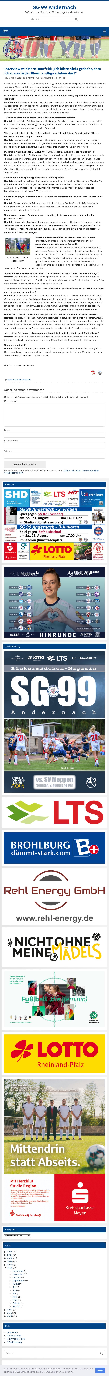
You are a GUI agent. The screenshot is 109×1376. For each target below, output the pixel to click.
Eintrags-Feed (14, 1335)
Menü (6, 31)
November (18, 1274)
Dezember (18, 1271)
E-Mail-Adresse (11, 441)
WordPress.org (14, 1342)
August (16, 1284)
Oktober (17, 1277)
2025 (9, 1255)
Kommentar (10, 401)
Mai (14, 1293)
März (15, 1300)
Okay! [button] (100, 1370)
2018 (9, 1316)
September (18, 1281)
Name (7, 430)
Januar (16, 1306)
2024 (9, 1258)
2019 (9, 1313)
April (15, 1297)
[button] (74, 1372)
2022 (9, 1264)
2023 (9, 1261)
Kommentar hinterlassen (19, 380)
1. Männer (30, 78)
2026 (9, 1251)
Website (8, 451)
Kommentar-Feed (16, 1339)
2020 (9, 1309)
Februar (16, 1303)
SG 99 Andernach (54, 7)
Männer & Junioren (56, 78)
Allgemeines (41, 78)
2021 (10, 1268)
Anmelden (12, 1332)
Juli (14, 1287)
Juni (15, 1290)
